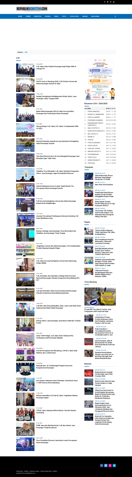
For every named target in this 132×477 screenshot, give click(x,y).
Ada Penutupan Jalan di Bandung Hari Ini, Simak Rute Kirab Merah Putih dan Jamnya (105, 344)
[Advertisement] (66, 33)
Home (20, 16)
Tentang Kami (19, 471)
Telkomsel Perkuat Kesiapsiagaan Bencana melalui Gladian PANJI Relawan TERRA (103, 273)
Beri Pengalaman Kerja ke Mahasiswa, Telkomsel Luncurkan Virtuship (104, 241)
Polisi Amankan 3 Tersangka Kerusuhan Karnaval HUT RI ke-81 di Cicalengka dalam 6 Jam (104, 332)
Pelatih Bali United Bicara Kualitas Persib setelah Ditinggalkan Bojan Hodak (104, 194)
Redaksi (26, 471)
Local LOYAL (74, 16)
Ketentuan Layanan (34, 471)
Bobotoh (37, 16)
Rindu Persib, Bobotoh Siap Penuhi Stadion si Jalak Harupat (105, 383)
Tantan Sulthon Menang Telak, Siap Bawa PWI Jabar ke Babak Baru (105, 232)
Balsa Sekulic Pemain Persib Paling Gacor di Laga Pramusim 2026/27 (105, 203)
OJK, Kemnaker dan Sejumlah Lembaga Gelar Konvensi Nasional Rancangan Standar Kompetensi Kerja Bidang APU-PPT (58, 278)
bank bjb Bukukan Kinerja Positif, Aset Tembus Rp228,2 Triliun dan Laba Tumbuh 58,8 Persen (104, 251)
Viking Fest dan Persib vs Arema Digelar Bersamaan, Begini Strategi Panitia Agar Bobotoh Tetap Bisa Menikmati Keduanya (105, 394)
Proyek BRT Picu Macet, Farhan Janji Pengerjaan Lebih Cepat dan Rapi (97, 310)
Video (56, 16)
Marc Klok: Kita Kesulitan (104, 185)
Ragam (85, 16)
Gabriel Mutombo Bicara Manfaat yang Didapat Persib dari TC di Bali (104, 177)
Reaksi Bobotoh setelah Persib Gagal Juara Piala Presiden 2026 (104, 374)
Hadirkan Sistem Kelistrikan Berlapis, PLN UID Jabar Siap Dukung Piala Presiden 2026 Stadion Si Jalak (105, 262)
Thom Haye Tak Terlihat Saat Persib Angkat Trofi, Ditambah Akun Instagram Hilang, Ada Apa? (104, 213)
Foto (64, 16)
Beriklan (55, 471)
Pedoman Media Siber (46, 471)
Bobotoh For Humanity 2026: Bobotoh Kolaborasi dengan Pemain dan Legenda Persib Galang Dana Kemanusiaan (104, 420)
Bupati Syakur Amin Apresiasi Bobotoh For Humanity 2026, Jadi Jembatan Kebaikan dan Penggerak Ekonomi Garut (104, 407)
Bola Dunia (95, 16)
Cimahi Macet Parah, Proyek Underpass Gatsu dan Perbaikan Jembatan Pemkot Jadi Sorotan (104, 320)
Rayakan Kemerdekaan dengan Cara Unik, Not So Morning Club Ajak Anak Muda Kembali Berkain (104, 355)
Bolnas (47, 16)
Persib (28, 16)
